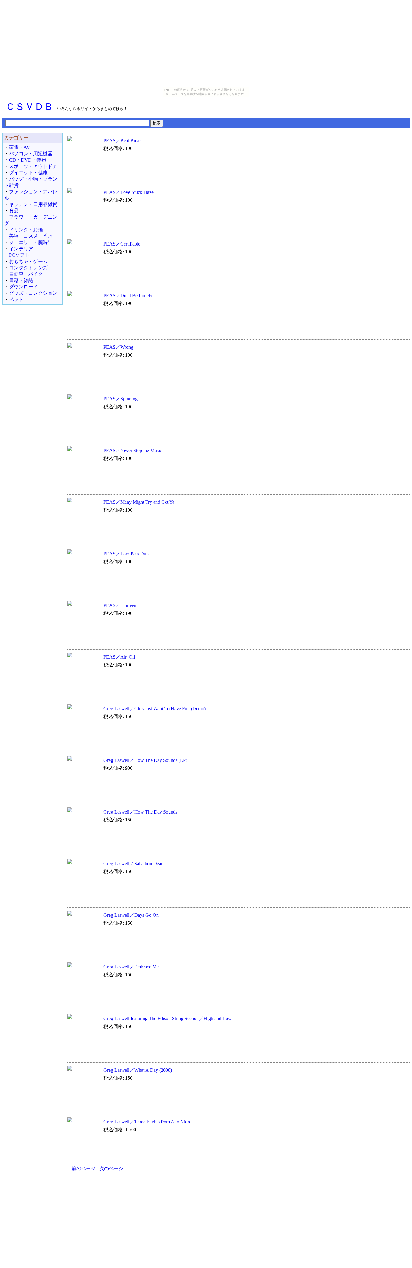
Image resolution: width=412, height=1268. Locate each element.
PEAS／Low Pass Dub (126, 553)
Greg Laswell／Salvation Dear (133, 863)
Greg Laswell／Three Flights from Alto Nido (146, 1121)
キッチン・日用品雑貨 (33, 204)
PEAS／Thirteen (119, 605)
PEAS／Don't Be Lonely (127, 295)
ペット (16, 299)
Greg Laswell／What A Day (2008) (137, 1070)
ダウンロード (23, 286)
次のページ (111, 1168)
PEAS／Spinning (120, 398)
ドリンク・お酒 (26, 229)
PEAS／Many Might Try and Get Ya (138, 502)
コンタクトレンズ (28, 267)
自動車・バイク (26, 274)
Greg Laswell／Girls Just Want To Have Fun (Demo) (154, 708)
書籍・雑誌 (21, 280)
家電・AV (19, 147)
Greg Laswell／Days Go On (131, 915)
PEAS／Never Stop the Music (132, 450)
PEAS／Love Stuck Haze (128, 192)
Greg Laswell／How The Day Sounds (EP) (145, 760)
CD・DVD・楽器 (27, 159)
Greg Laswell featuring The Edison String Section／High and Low (167, 1018)
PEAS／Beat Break (122, 140)
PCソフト (19, 255)
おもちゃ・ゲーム (28, 261)
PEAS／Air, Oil (119, 657)
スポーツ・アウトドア (33, 166)
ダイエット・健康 (28, 172)
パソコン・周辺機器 (30, 153)
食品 (14, 210)
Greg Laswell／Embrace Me (131, 966)
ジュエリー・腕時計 (30, 242)
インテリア (21, 248)
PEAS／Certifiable (121, 243)
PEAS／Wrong (118, 347)
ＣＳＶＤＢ (29, 106)
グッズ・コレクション (33, 293)
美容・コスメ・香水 (30, 236)
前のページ (83, 1168)
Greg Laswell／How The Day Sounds (140, 811)
